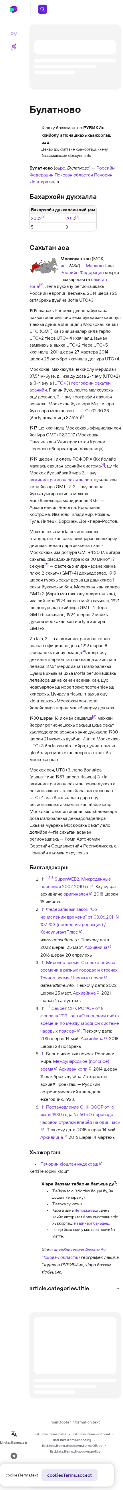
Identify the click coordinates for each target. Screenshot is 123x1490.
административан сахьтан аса (60, 479)
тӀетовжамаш (86, 1210)
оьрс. (60, 168)
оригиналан (76, 894)
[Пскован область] (35, 1260)
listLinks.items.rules (50, 1434)
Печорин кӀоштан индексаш (69, 1164)
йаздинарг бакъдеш (91, 1223)
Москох (94, 265)
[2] (41, 284)
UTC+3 (61, 383)
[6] (94, 716)
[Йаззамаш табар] (35, 1209)
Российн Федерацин (82, 272)
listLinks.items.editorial (91, 1434)
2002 (36, 218)
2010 (70, 218)
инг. (64, 265)
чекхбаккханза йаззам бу (80, 1250)
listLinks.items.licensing (72, 1440)
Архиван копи (73, 1069)
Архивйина (96, 947)
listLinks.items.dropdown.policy (75, 1451)
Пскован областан (74, 175)
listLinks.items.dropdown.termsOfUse (72, 1445)
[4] (103, 464)
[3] (83, 415)
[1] (43, 216)
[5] (46, 564)
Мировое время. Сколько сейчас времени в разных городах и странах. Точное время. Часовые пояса (79, 969)
